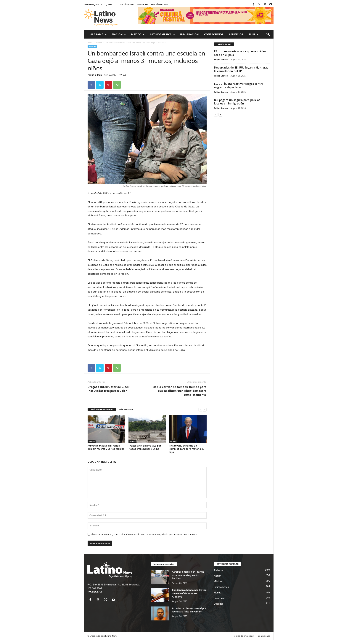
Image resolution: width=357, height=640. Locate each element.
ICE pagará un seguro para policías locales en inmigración (237, 101)
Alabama (96, 34)
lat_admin (96, 74)
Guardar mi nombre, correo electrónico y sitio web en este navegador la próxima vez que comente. (144, 534)
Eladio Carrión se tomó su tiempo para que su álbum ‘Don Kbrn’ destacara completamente (179, 390)
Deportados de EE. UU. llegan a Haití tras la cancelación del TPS (241, 69)
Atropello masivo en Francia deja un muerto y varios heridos (106, 447)
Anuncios (142, 4)
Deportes (218, 603)
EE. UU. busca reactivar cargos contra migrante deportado (238, 85)
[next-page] (205, 410)
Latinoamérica (161, 34)
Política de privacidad (243, 635)
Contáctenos (126, 4)
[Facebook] (253, 4)
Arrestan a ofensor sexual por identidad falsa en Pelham (189, 609)
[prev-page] (200, 410)
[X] (265, 4)
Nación (117, 34)
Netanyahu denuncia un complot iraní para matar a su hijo (186, 449)
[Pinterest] (108, 85)
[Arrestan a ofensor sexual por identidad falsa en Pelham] (160, 613)
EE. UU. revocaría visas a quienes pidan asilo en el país (240, 53)
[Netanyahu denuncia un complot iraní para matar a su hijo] (188, 429)
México (136, 34)
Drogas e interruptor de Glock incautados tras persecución (108, 389)
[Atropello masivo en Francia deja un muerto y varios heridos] (106, 429)
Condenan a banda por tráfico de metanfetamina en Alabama (189, 593)
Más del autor (126, 409)
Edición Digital (159, 4)
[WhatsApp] (117, 85)
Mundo (99, 42)
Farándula (219, 598)
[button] (268, 34)
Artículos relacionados (102, 409)
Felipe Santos (221, 59)
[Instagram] (259, 4)
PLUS (252, 34)
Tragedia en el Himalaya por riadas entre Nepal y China (144, 447)
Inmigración (189, 34)
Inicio (90, 42)
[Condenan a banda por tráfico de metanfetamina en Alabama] (160, 595)
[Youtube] (270, 4)
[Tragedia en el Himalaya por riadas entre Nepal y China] (147, 429)
